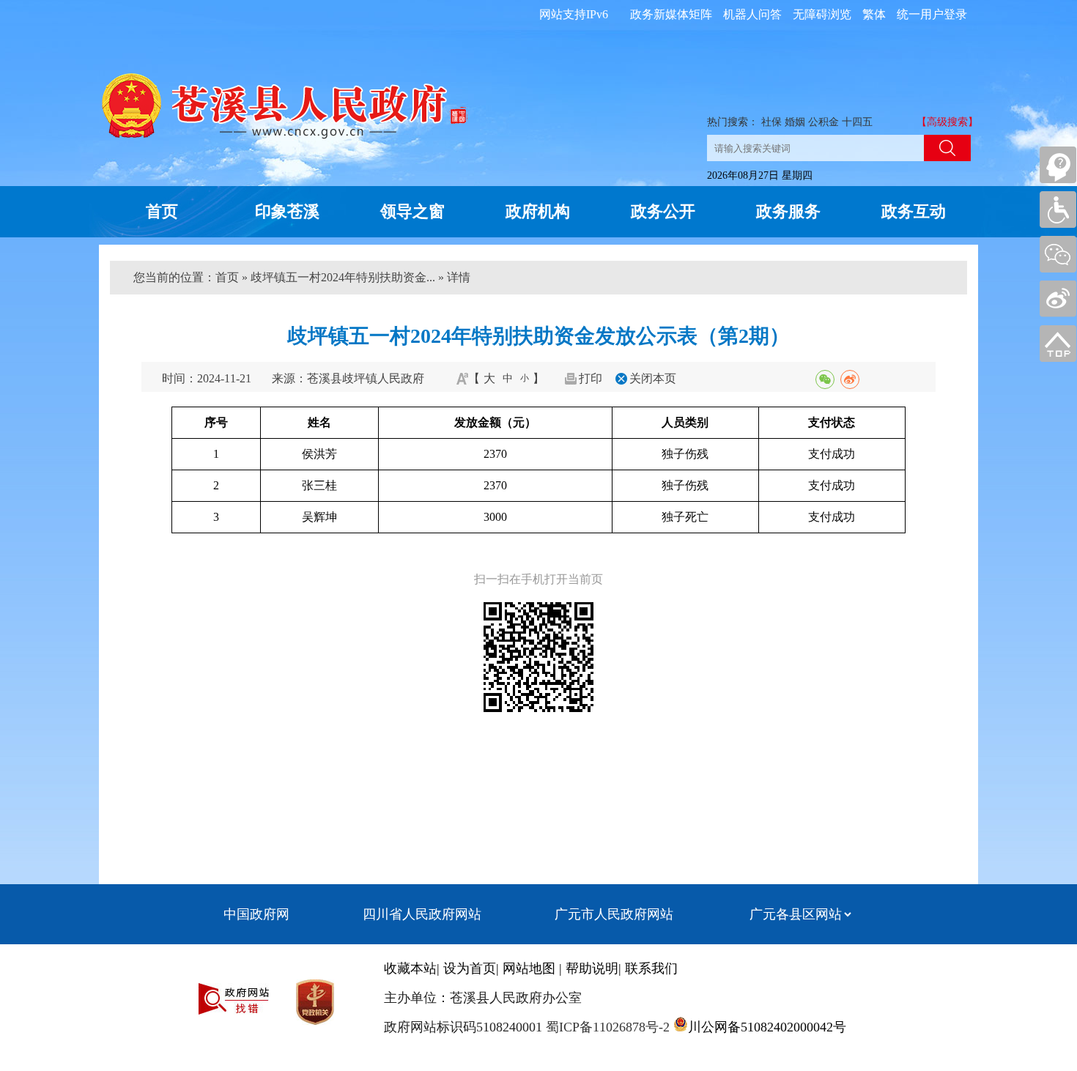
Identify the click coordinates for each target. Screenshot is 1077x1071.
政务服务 (788, 211)
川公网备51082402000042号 (767, 1027)
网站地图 (529, 968)
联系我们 (651, 968)
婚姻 (795, 121)
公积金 (823, 121)
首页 (162, 211)
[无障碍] (1058, 209)
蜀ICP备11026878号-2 (606, 1027)
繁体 (874, 14)
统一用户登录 (932, 14)
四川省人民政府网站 (422, 914)
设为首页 (469, 968)
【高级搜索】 (947, 121)
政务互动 (913, 211)
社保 (771, 121)
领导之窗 (412, 211)
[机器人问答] (1058, 165)
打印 (590, 378)
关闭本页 (652, 378)
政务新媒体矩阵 (671, 14)
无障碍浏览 (822, 14)
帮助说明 (592, 968)
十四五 (857, 121)
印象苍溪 (287, 211)
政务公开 (663, 211)
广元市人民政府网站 (614, 914)
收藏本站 (410, 968)
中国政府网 (256, 914)
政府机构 (538, 211)
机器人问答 (752, 14)
